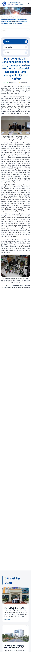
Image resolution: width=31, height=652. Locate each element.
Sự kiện (7, 52)
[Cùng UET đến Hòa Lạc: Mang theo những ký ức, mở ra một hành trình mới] (15, 595)
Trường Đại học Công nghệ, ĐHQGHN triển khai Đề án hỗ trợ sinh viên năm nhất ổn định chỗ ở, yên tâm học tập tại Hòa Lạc (15, 646)
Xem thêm (7, 619)
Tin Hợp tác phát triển (20, 17)
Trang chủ (3, 17)
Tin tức (10, 17)
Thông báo (8, 47)
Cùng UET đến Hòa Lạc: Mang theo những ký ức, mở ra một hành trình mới (15, 609)
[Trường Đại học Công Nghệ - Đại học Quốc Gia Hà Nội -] (12, 3)
